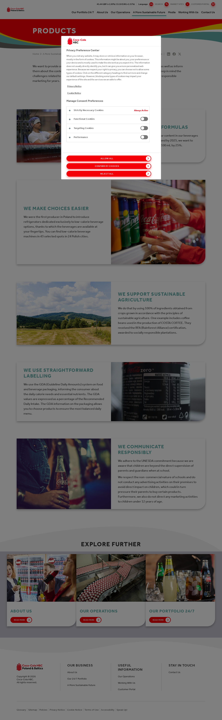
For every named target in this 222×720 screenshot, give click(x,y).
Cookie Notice (74, 93)
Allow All (107, 158)
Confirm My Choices (107, 166)
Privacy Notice (74, 86)
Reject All (107, 174)
